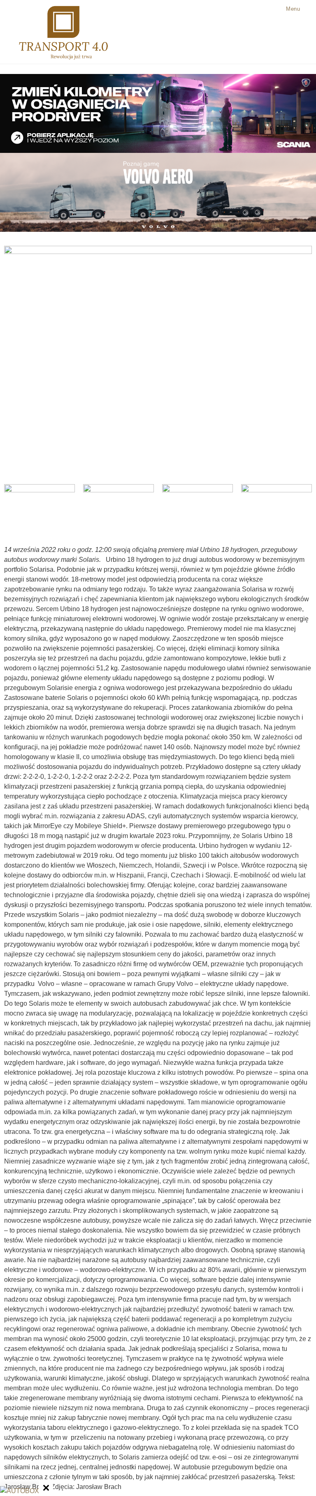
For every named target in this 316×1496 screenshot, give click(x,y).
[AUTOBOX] (19, 1491)
